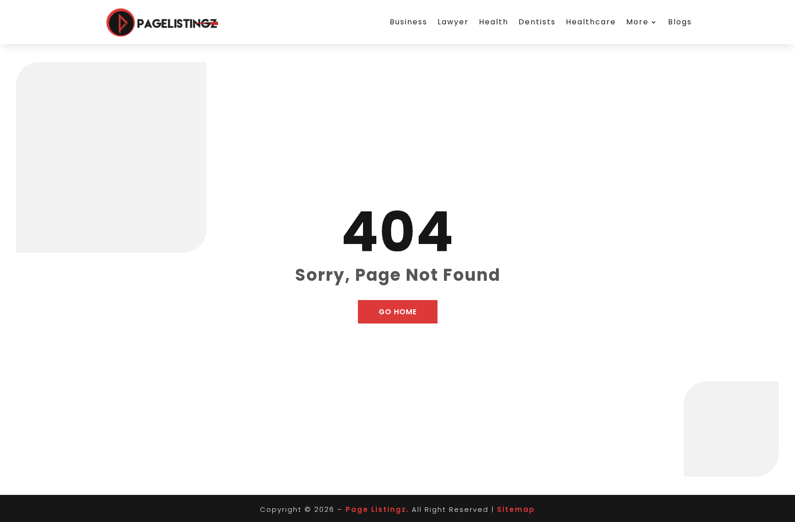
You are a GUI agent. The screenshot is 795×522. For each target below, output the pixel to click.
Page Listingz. (377, 509)
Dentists (537, 22)
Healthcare (591, 22)
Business (408, 22)
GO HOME (398, 311)
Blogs (680, 22)
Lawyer (453, 22)
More (637, 22)
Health (493, 22)
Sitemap (516, 509)
